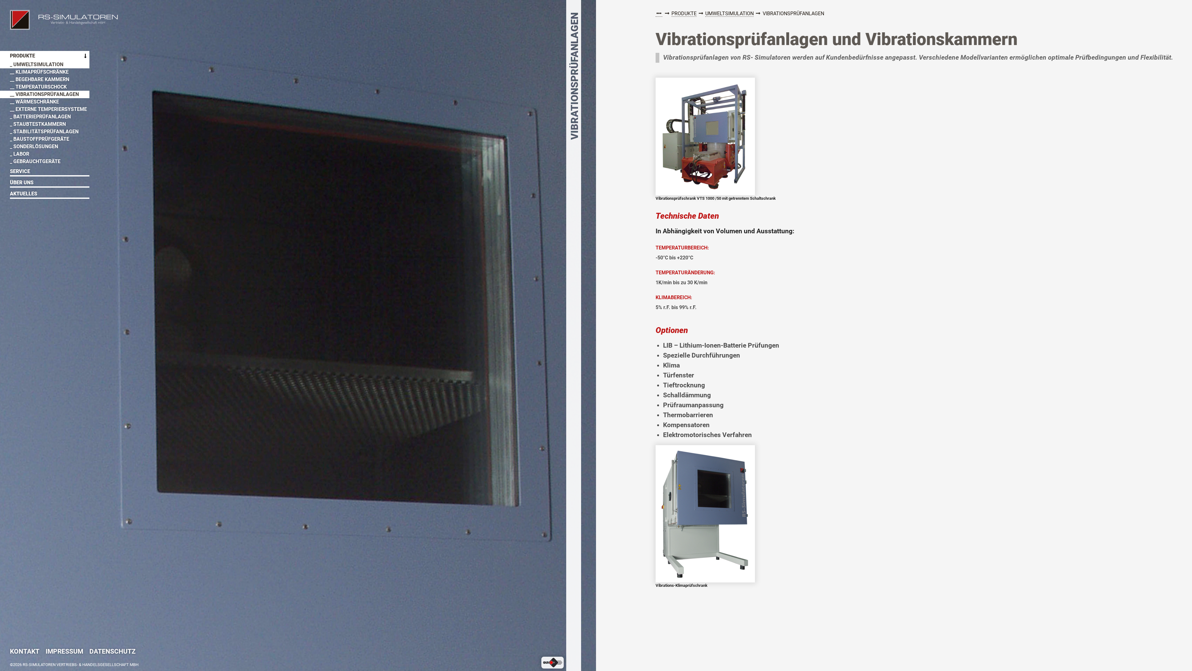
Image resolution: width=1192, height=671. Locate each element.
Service (20, 171)
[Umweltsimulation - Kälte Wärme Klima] (659, 14)
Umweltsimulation (729, 13)
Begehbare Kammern (42, 79)
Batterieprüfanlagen (42, 117)
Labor (21, 154)
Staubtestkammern (39, 124)
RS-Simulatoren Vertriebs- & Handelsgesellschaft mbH (20, 20)
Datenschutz (112, 652)
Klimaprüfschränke (42, 72)
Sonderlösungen (35, 146)
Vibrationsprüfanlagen (47, 94)
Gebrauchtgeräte (37, 161)
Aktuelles (23, 194)
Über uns (22, 182)
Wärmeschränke (37, 102)
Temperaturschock (41, 87)
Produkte (684, 13)
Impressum (64, 652)
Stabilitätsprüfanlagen (46, 132)
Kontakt (24, 652)
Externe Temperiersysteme (51, 109)
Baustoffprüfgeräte (41, 139)
